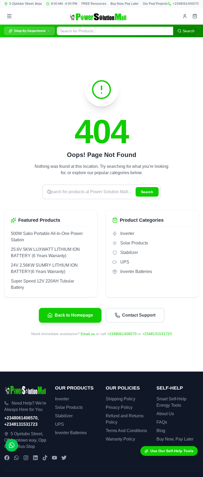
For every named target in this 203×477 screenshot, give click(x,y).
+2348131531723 (157, 334)
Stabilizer (64, 416)
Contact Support (138, 315)
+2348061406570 (186, 4)
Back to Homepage (74, 315)
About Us (165, 413)
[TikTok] (45, 457)
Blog (160, 430)
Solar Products (69, 407)
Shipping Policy (120, 399)
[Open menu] (9, 16)
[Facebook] (7, 457)
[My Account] (185, 16)
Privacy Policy (119, 407)
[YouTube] (54, 457)
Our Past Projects (155, 4)
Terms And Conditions (126, 430)
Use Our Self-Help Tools (171, 451)
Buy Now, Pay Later (124, 4)
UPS (59, 424)
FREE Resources (93, 4)
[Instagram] (26, 457)
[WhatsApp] (16, 457)
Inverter (62, 399)
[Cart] (195, 16)
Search (147, 192)
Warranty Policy (120, 439)
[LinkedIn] (35, 457)
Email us (88, 334)
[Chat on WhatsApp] (11, 445)
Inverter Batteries (71, 432)
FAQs (161, 422)
